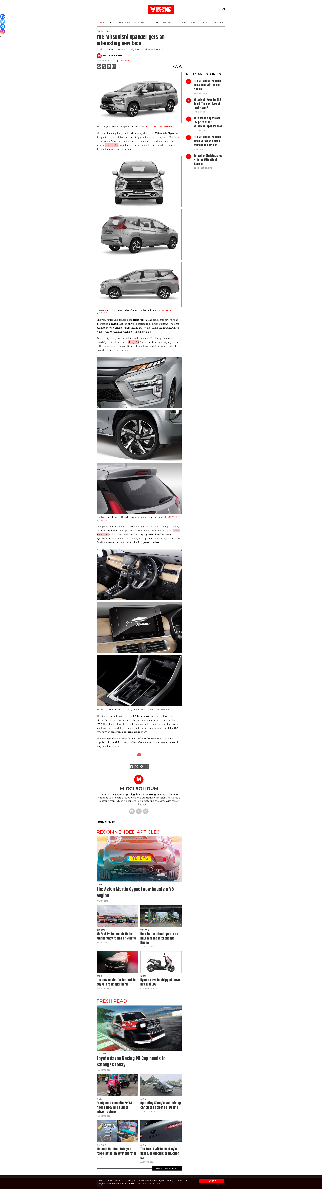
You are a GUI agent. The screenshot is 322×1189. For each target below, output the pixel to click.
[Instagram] (114, 66)
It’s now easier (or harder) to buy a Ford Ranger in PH (116, 982)
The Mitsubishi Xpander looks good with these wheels (207, 85)
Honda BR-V (111, 145)
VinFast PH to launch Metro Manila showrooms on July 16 (116, 936)
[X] (104, 66)
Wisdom (181, 22)
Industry (124, 22)
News (107, 31)
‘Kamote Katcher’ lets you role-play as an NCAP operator (116, 1151)
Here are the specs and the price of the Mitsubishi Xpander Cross (209, 122)
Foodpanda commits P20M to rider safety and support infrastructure (116, 1107)
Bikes (111, 22)
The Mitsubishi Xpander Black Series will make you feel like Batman (207, 141)
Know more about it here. (148, 1183)
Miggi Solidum (112, 55)
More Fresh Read (167, 1168)
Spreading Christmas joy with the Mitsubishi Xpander (208, 160)
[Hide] (1, 36)
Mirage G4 (133, 342)
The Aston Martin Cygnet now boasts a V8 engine (135, 892)
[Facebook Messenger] (109, 66)
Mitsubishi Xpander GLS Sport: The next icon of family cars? (207, 104)
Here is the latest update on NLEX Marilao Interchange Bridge (159, 938)
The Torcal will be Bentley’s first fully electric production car (159, 1153)
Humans (139, 22)
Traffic (167, 22)
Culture (154, 22)
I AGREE (211, 1181)
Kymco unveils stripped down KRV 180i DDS (160, 982)
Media (204, 22)
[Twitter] (2, 21)
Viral (193, 22)
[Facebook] (99, 66)
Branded (218, 22)
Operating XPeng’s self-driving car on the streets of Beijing (160, 1105)
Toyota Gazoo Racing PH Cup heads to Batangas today (131, 1061)
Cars (101, 22)
